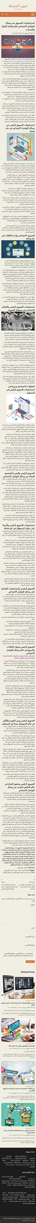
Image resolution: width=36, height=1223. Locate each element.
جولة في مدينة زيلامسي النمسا (18, 1201)
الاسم (33, 928)
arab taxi (25, 1183)
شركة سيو (22, 1176)
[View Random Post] (6, 14)
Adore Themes (30, 1220)
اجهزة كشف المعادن (20, 1158)
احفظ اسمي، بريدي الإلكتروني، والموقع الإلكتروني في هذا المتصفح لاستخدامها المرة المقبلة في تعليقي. (18, 954)
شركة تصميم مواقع (20, 1156)
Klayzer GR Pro (15, 1160)
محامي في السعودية (24, 1199)
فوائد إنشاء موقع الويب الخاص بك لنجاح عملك (22, 1046)
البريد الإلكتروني (30, 936)
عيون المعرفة (18, 6)
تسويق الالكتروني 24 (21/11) (16, 61)
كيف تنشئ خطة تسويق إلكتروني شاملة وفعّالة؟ (16, 872)
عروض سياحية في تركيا (14, 1183)
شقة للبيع (25, 1160)
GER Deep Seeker (7, 1199)
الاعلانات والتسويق (22, 868)
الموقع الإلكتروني (30, 945)
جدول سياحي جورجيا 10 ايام (19, 1180)
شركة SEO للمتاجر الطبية (19, 1185)
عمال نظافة (17, 1162)
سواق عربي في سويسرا (23, 1164)
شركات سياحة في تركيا (17, 1195)
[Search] (2, 14)
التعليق (32, 905)
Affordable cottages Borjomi (17, 1192)
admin (16, 33)
